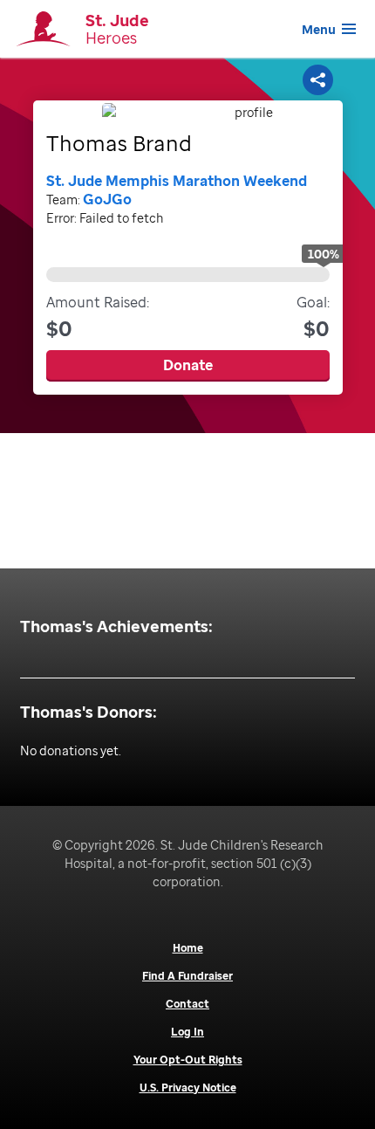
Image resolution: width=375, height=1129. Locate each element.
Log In (187, 1032)
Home (188, 948)
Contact (187, 1004)
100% (323, 253)
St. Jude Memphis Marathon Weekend (176, 180)
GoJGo (107, 199)
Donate (188, 365)
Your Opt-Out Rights (187, 1060)
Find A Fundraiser (187, 976)
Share (320, 79)
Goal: (313, 317)
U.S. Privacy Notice (188, 1088)
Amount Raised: (97, 317)
